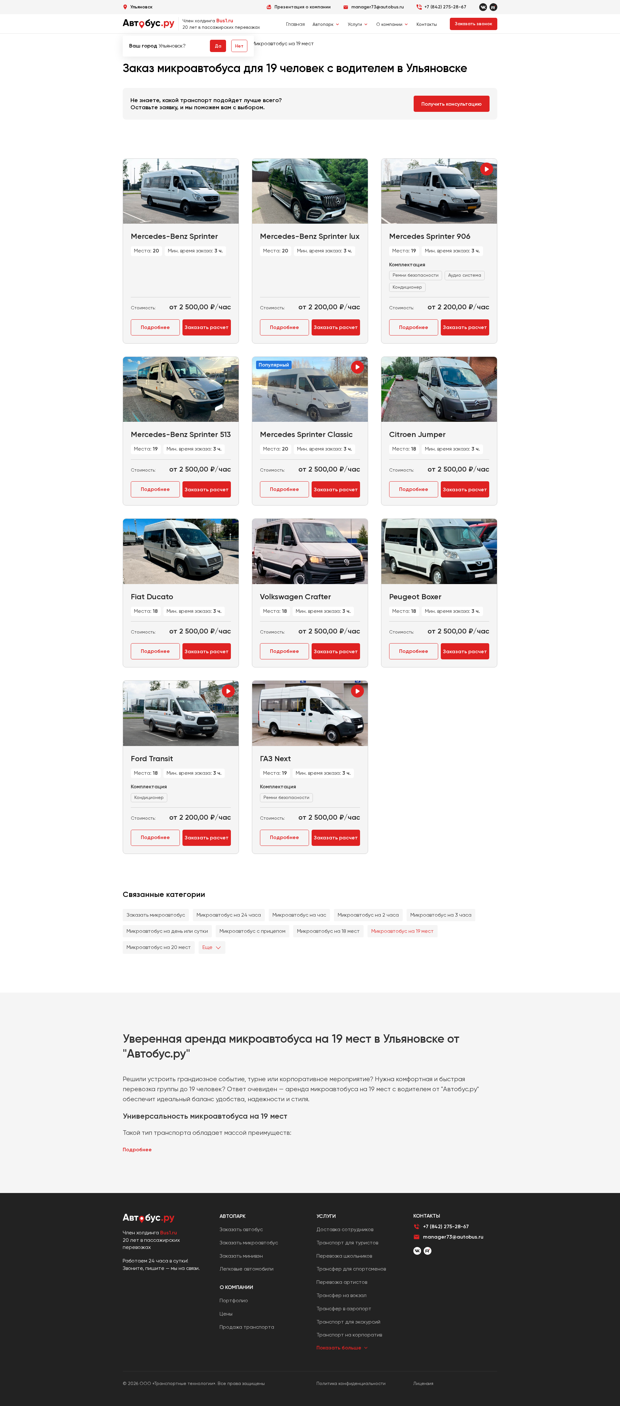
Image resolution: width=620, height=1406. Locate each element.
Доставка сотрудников (344, 1229)
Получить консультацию (451, 104)
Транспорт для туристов (347, 1243)
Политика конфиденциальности (351, 1383)
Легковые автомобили (247, 1269)
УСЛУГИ (326, 1216)
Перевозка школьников (344, 1256)
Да (218, 46)
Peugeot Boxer (415, 596)
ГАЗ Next (275, 758)
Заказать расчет (207, 327)
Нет (239, 46)
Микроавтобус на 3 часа (440, 915)
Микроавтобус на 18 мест (328, 931)
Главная (295, 24)
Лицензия (423, 1383)
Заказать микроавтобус (156, 915)
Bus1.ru (224, 20)
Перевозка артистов (341, 1282)
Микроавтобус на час (299, 915)
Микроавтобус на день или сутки (167, 931)
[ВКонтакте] (417, 1251)
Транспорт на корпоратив (349, 1335)
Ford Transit (152, 758)
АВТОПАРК (232, 1216)
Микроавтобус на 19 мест (402, 931)
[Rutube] (493, 7)
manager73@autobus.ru (453, 1237)
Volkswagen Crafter (295, 596)
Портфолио (234, 1300)
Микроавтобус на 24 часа (229, 915)
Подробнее (155, 327)
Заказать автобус (241, 1229)
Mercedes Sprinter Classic (306, 434)
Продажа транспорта (247, 1327)
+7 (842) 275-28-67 (445, 7)
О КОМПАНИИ (236, 1287)
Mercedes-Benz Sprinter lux (309, 236)
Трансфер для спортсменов (351, 1269)
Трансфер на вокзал (341, 1295)
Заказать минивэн (241, 1256)
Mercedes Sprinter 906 (429, 236)
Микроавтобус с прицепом (252, 931)
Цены (226, 1314)
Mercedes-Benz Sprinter (174, 236)
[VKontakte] (483, 7)
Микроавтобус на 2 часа (368, 915)
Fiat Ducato (152, 596)
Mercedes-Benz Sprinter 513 (181, 434)
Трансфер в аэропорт (343, 1308)
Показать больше (338, 1348)
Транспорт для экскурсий (348, 1322)
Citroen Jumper (417, 434)
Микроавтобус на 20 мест (159, 947)
